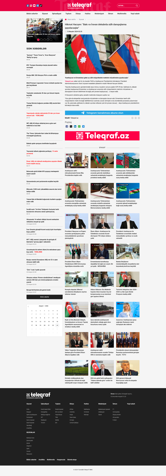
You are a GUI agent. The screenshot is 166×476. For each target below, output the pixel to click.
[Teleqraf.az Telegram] (37, 5)
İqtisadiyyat (56, 14)
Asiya (71, 414)
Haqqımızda (61, 460)
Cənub (28, 451)
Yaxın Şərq (73, 417)
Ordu (28, 409)
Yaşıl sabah (135, 14)
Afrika (71, 409)
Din (56, 422)
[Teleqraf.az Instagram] (31, 5)
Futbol (115, 420)
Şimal (28, 443)
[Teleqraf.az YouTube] (34, 5)
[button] (38, 40)
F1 (113, 409)
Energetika (44, 412)
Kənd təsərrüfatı (46, 409)
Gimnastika (116, 412)
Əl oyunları (116, 417)
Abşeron (29, 446)
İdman (110, 14)
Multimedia (121, 14)
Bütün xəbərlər (32, 14)
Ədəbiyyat (101, 412)
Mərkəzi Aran (30, 438)
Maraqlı (86, 414)
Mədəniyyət (99, 14)
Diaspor (29, 412)
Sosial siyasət (59, 409)
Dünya (78, 14)
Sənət (100, 414)
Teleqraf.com (69, 81)
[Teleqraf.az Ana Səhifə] (80, 6)
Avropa (72, 420)
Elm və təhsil (59, 412)
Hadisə (87, 14)
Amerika (72, 412)
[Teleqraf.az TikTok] (41, 5)
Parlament (30, 417)
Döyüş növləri (117, 414)
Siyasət (45, 14)
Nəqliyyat (43, 420)
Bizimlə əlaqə (71, 460)
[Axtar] (136, 5)
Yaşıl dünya (58, 414)
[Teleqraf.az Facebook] (28, 5)
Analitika (29, 428)
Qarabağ (29, 425)
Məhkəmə (87, 409)
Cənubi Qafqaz (74, 422)
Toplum (68, 14)
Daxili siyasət (30, 422)
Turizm (43, 422)
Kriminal (86, 412)
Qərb (28, 448)
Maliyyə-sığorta (45, 414)
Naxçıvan (29, 454)
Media (57, 420)
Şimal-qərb (30, 440)
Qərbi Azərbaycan (32, 414)
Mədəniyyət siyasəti (104, 409)
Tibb (56, 417)
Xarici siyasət (30, 420)
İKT (42, 417)
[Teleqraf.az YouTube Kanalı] (102, 136)
